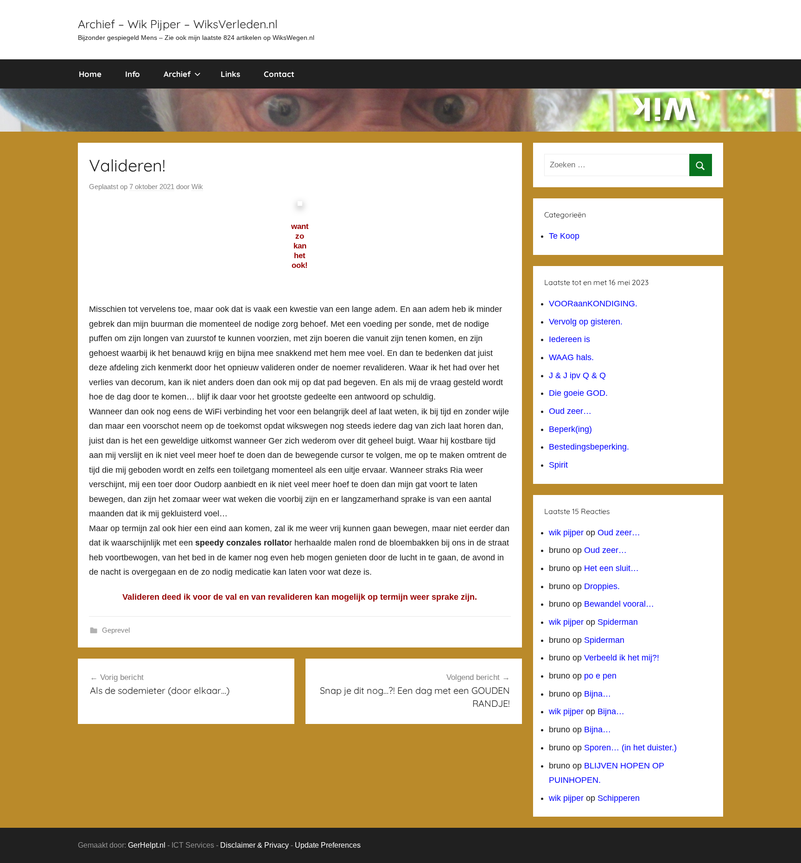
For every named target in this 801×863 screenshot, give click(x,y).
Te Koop (564, 236)
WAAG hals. (571, 357)
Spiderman (618, 622)
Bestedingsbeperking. (589, 446)
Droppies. (602, 586)
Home (90, 74)
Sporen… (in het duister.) (630, 747)
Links (230, 74)
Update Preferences (328, 845)
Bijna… (597, 693)
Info (132, 74)
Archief (177, 74)
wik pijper (566, 532)
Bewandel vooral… (619, 604)
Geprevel (116, 630)
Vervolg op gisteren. (586, 321)
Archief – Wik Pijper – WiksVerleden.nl (178, 24)
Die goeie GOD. (578, 393)
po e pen (600, 675)
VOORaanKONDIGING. (593, 303)
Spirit (558, 465)
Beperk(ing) (570, 429)
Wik (197, 186)
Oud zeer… (570, 411)
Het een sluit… (611, 568)
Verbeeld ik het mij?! (621, 657)
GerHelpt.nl (146, 845)
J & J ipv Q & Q (577, 375)
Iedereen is (569, 339)
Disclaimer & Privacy (254, 845)
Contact (279, 74)
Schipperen (619, 798)
